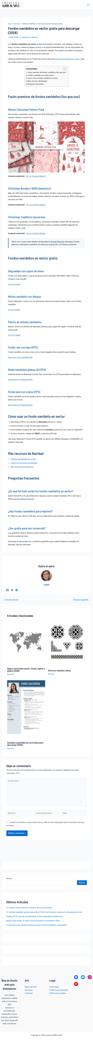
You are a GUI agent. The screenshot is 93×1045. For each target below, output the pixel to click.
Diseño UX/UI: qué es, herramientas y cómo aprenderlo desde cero (34, 916)
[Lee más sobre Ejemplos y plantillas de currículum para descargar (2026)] (26, 707)
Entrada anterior (10, 600)
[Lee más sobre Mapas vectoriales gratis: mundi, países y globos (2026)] (26, 641)
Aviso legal (54, 987)
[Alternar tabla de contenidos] (63, 69)
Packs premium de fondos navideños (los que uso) (47, 72)
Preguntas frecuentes (36, 84)
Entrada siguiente (82, 600)
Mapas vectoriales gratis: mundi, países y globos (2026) (26, 669)
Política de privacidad (58, 990)
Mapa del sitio (31, 987)
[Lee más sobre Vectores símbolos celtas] (67, 641)
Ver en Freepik (14, 284)
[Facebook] (7, 590)
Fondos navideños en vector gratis (41, 75)
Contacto (29, 993)
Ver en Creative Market (35, 176)
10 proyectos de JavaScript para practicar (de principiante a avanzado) (36, 925)
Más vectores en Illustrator (22, 467)
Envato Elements (57, 242)
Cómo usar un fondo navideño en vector (43, 78)
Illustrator (10, 674)
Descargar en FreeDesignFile (20, 357)
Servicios (29, 990)
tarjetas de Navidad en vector (67, 59)
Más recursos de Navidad (37, 81)
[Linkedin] (16, 590)
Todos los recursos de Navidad (24, 463)
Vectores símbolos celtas (59, 670)
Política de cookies (57, 993)
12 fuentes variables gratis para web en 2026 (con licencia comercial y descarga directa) (44, 912)
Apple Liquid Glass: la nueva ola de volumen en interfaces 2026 (33, 921)
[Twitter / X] (12, 590)
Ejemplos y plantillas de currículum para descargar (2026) (25, 743)
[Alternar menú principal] (88, 4)
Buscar (9, 878)
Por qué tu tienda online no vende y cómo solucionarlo (29, 908)
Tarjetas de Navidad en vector (23, 459)
